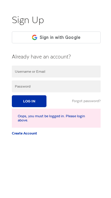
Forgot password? (86, 101)
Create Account (24, 133)
